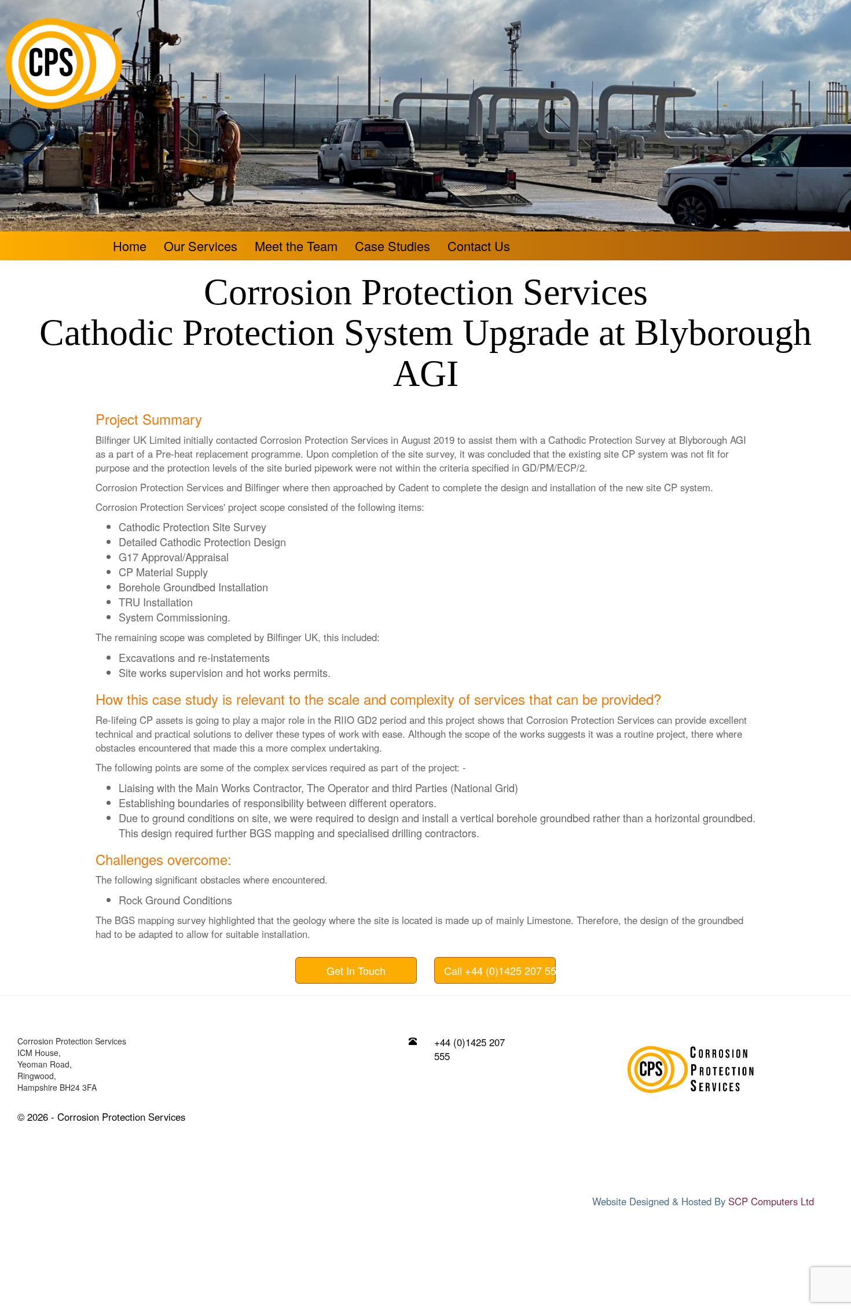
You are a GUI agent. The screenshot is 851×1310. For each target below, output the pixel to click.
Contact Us (478, 246)
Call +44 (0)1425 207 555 (500, 970)
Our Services (200, 246)
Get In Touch (356, 970)
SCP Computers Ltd (771, 1201)
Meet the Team (296, 246)
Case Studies (392, 246)
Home (129, 246)
